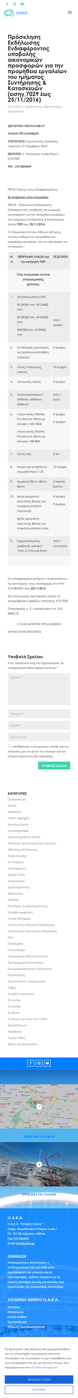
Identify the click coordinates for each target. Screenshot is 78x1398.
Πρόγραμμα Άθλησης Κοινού (28, 956)
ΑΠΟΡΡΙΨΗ (39, 1390)
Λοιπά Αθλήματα (19, 918)
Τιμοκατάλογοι (17, 1025)
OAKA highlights (19, 818)
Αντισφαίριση (17, 868)
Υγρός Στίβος (17, 1038)
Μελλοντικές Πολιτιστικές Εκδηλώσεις (32, 931)
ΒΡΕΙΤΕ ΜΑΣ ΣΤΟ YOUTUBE (39, 1194)
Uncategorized (18, 831)
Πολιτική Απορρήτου (45, 1367)
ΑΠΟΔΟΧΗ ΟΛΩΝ (39, 1379)
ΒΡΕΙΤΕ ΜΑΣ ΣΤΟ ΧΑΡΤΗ (39, 1136)
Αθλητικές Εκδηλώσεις (23, 849)
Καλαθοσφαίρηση (20, 912)
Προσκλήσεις (33, 106)
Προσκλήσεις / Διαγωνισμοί (26, 981)
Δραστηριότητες (19, 887)
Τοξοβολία (15, 1031)
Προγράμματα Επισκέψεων (26, 962)
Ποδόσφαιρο (17, 950)
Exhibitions (15, 812)
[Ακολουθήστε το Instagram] (15, 4)
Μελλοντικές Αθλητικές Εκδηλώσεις (31, 925)
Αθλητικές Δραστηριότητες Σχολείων (32, 843)
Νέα (10, 937)
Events (12, 805)
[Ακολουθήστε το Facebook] (7, 4)
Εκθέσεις (13, 900)
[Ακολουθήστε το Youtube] (22, 4)
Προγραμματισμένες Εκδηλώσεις (30, 969)
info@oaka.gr (25, 1243)
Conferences (17, 799)
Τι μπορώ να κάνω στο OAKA (27, 1019)
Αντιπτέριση (15, 862)
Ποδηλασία (15, 943)
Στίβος (12, 987)
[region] (39, 1367)
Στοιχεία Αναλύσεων (21, 994)
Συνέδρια (14, 1013)
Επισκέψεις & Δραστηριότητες (28, 906)
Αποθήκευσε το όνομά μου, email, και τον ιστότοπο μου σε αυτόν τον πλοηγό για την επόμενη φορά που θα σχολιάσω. (38, 751)
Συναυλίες (14, 1000)
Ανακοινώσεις (17, 856)
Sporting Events (18, 824)
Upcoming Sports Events (24, 837)
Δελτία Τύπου (16, 874)
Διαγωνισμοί (16, 881)
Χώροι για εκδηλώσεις (22, 1044)
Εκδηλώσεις (16, 893)
